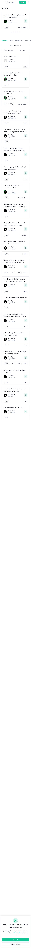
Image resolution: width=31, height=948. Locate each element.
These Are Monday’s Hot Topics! (14, 408)
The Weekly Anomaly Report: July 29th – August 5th (15, 16)
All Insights (4, 40)
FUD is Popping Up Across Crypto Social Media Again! (15, 168)
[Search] (28, 2)
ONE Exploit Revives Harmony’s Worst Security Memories (14, 243)
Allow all (15, 940)
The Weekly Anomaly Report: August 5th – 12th (13, 187)
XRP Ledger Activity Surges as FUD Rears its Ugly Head (14, 112)
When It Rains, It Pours (11, 56)
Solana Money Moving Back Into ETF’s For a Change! (14, 334)
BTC (11, 40)
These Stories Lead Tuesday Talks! (15, 298)
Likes (23, 50)
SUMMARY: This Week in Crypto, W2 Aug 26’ (15, 93)
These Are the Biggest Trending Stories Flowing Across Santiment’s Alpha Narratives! (15, 131)
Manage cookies (15, 944)
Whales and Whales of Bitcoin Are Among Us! (15, 371)
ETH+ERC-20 (18, 40)
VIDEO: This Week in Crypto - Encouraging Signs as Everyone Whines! (14, 149)
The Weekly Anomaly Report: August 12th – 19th (13, 74)
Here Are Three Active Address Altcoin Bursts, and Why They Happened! (14, 261)
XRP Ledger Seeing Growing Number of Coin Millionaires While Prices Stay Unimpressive (15, 315)
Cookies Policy (18, 933)
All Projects (15, 45)
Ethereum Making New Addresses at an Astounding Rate (15, 390)
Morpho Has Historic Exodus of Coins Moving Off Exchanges (14, 224)
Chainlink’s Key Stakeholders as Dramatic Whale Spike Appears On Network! (15, 280)
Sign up (22, 2)
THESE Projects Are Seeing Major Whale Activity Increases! (15, 353)
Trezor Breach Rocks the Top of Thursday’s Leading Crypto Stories (15, 205)
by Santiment (9, 50)
